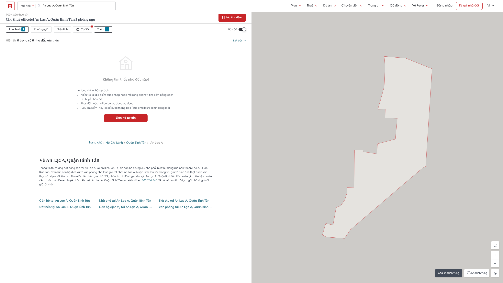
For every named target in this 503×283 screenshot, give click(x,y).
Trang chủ (95, 142)
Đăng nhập (445, 5)
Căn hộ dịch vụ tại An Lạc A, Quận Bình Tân (125, 207)
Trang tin (374, 5)
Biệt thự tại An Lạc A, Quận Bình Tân (184, 201)
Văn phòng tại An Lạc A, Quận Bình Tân (185, 207)
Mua (294, 5)
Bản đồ (232, 29)
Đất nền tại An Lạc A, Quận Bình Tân (65, 207)
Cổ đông (396, 5)
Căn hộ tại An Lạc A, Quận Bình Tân (64, 201)
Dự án (327, 5)
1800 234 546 (148, 180)
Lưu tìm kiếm (233, 17)
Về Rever (418, 5)
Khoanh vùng (479, 273)
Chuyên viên (349, 5)
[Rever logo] (10, 6)
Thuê (310, 5)
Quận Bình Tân (136, 143)
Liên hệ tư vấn (126, 118)
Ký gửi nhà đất (469, 5)
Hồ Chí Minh (114, 143)
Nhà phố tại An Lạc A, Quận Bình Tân (125, 201)
